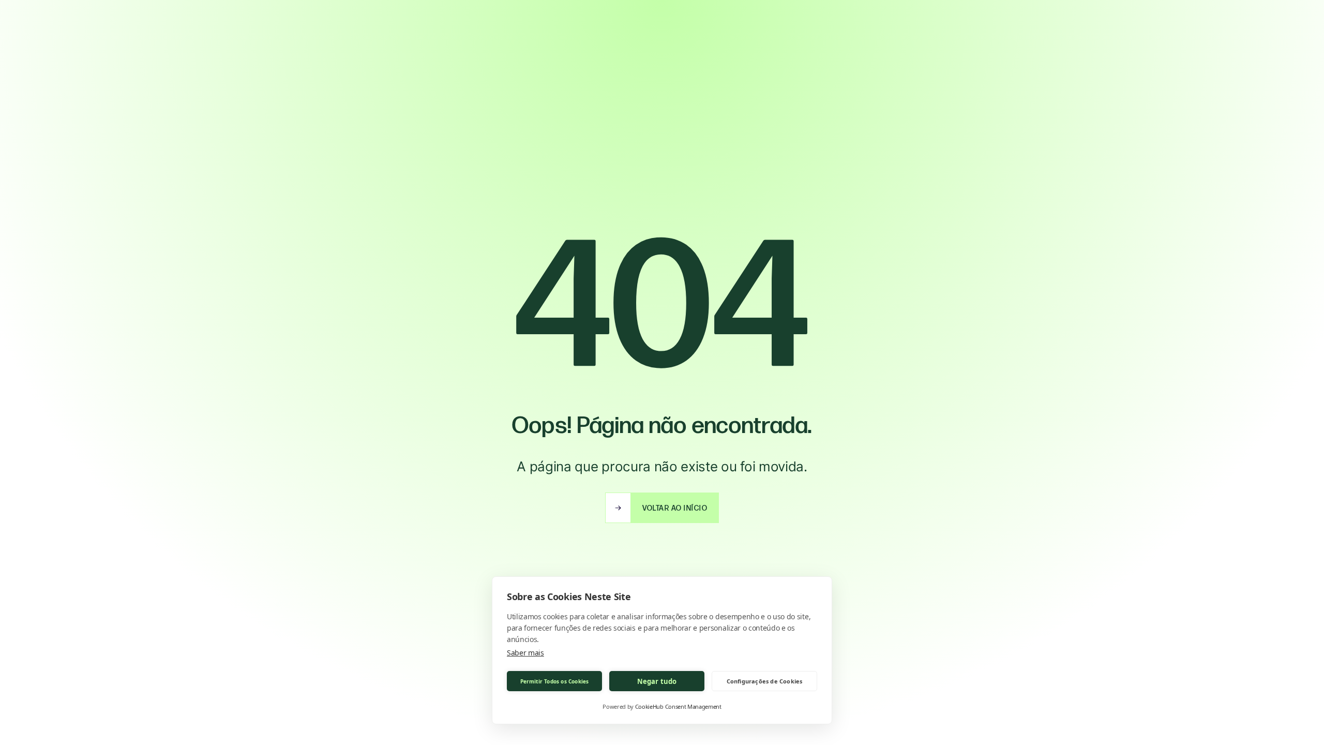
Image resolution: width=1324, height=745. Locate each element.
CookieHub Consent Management (678, 706)
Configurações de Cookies (765, 681)
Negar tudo (657, 681)
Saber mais (525, 653)
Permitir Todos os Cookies (554, 681)
